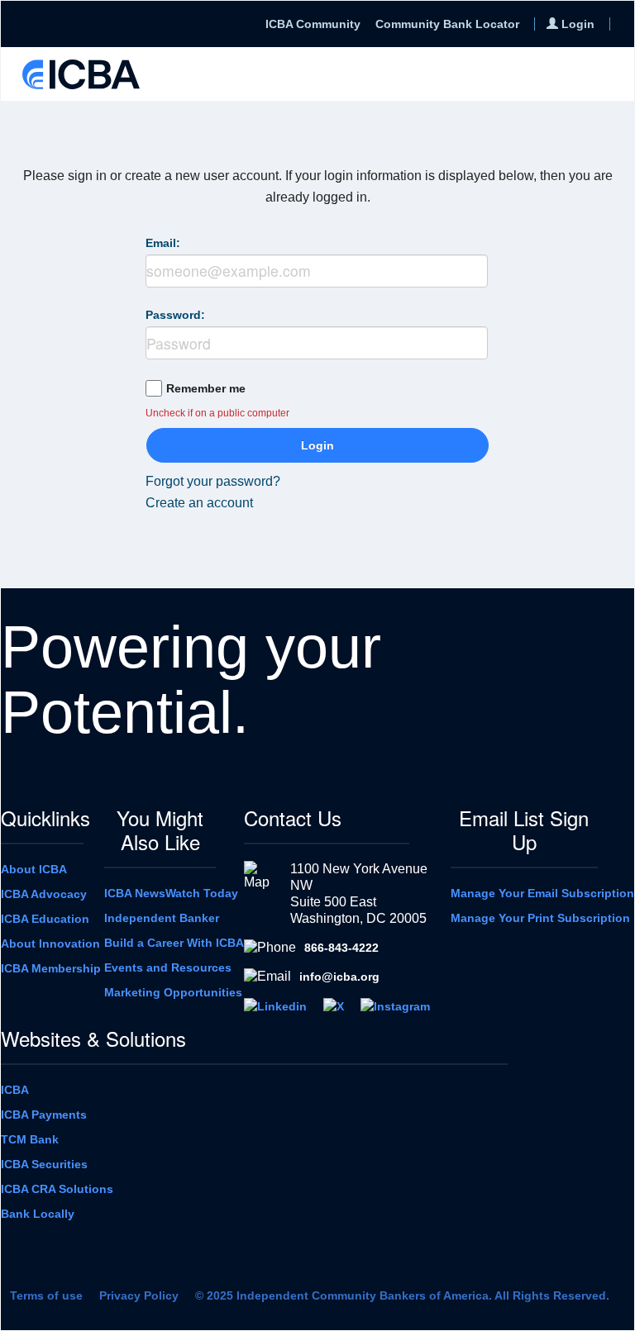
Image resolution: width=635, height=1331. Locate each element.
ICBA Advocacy (44, 894)
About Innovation (50, 943)
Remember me (206, 388)
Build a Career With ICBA (174, 942)
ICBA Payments (44, 1114)
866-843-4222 (341, 947)
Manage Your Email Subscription (542, 893)
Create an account (199, 503)
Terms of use (46, 1295)
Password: (175, 314)
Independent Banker (161, 918)
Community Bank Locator (447, 24)
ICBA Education (45, 918)
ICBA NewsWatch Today (171, 893)
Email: (163, 243)
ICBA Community (312, 24)
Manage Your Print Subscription (540, 918)
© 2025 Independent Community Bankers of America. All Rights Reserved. (402, 1295)
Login (317, 445)
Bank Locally (37, 1213)
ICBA (15, 1089)
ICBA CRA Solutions (57, 1189)
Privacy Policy (139, 1295)
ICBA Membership (51, 968)
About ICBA (34, 869)
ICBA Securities (44, 1164)
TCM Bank (30, 1139)
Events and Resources (168, 967)
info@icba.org (339, 976)
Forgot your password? (213, 481)
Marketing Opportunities (173, 992)
